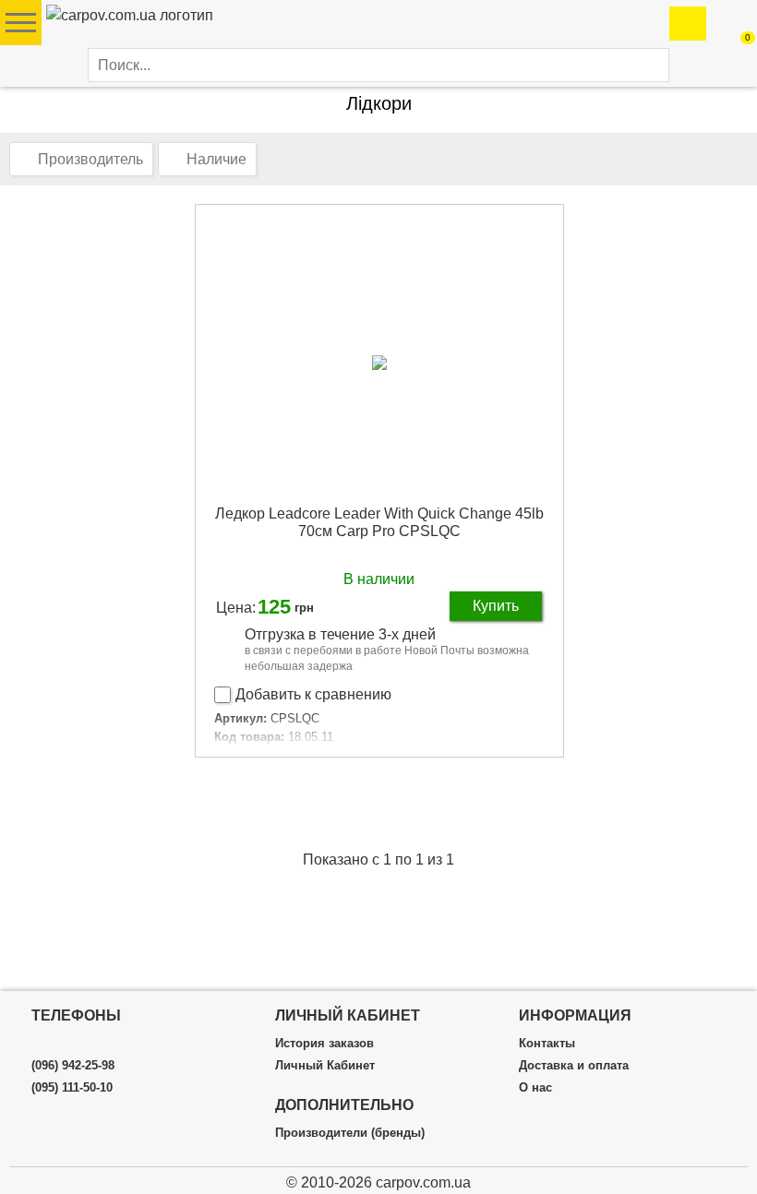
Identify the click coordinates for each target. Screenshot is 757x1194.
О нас (535, 1087)
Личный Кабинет (325, 1065)
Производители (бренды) (350, 1133)
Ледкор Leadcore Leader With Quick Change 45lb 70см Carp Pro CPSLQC (379, 522)
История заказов (324, 1043)
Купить (496, 606)
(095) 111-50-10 (72, 1087)
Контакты (547, 1043)
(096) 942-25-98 (72, 1065)
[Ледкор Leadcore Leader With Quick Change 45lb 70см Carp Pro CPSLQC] (379, 361)
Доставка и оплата (574, 1065)
